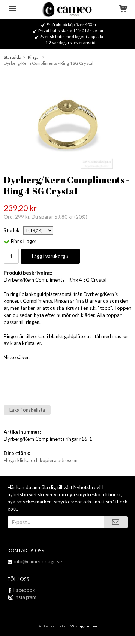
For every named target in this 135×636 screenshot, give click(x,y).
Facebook (24, 590)
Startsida (12, 57)
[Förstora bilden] (67, 123)
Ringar (34, 57)
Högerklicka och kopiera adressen (41, 460)
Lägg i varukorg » (50, 256)
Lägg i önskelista (27, 410)
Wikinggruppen (84, 626)
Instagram (24, 597)
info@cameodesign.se (38, 561)
